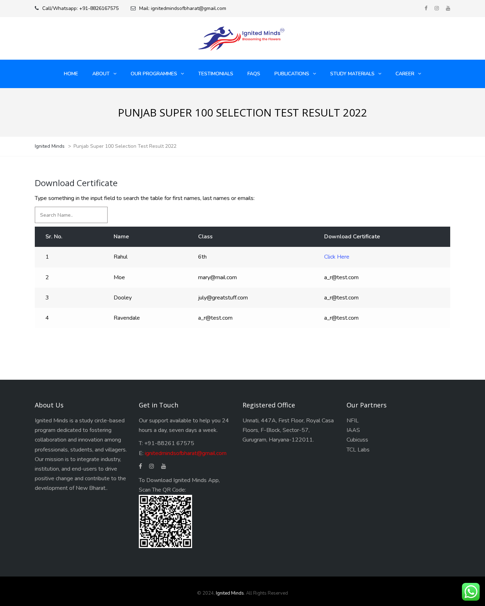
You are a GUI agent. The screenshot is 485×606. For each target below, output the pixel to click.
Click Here (336, 257)
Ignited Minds (230, 593)
